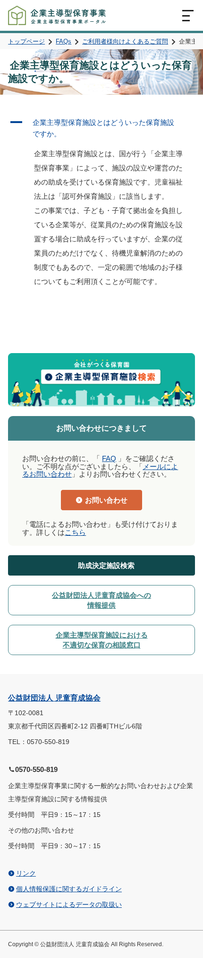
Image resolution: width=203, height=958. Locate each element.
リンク (26, 873)
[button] (101, 128)
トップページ (26, 41)
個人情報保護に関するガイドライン (69, 889)
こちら (75, 532)
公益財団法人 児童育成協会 (54, 698)
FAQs (63, 41)
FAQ (109, 458)
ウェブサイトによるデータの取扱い (69, 904)
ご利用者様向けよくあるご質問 (125, 41)
